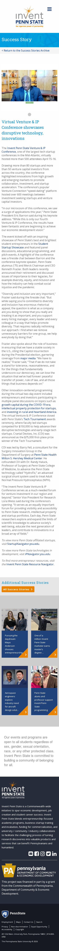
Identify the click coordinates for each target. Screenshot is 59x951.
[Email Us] (31, 854)
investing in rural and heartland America (31, 412)
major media (28, 358)
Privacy (5, 926)
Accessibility (7, 929)
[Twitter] (48, 854)
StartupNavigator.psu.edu (23, 544)
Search (39, 922)
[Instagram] (42, 854)
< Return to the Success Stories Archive (25, 50)
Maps (18, 922)
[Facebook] (36, 854)
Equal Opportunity (39, 926)
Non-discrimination (19, 926)
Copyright (19, 929)
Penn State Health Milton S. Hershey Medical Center (29, 456)
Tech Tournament (34, 419)
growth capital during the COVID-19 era (26, 404)
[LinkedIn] (54, 854)
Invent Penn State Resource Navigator (30, 564)
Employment (7, 922)
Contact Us (28, 922)
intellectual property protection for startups (29, 408)
